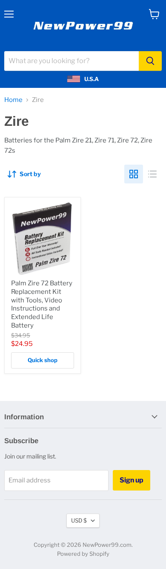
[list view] (152, 174)
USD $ (79, 520)
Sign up (131, 480)
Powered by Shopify (83, 553)
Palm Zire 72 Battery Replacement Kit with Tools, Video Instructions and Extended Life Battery (41, 304)
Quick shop (42, 360)
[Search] (150, 61)
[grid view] (133, 174)
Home (13, 100)
